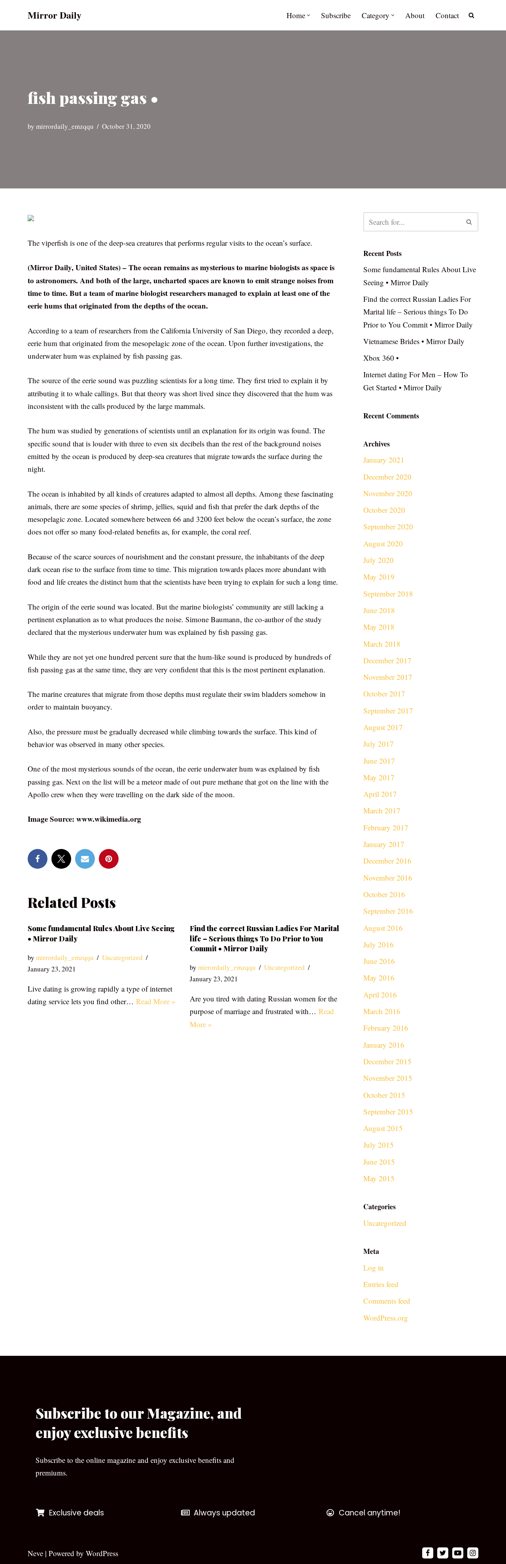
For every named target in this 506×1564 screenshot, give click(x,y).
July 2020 (378, 560)
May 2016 (379, 977)
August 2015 (383, 1128)
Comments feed (386, 1301)
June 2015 (379, 1162)
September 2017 (388, 710)
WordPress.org (385, 1318)
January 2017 (383, 844)
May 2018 (379, 627)
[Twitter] (61, 859)
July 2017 (378, 744)
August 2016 (383, 928)
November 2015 (387, 1078)
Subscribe (336, 15)
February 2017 (385, 827)
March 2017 (381, 810)
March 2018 (381, 644)
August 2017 (383, 727)
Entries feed (380, 1284)
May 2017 (379, 777)
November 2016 (387, 878)
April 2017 (380, 794)
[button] (308, 15)
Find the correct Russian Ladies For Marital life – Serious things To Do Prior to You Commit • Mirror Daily (264, 938)
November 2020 (387, 493)
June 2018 (379, 610)
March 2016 (381, 1011)
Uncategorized (122, 957)
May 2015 (379, 1178)
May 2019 (379, 577)
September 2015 (388, 1111)
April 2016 (380, 994)
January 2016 (383, 1045)
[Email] (85, 859)
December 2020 (387, 477)
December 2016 (387, 861)
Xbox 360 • (381, 358)
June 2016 (379, 961)
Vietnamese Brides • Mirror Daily (413, 341)
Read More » (156, 1001)
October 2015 (384, 1095)
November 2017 (387, 677)
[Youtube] (457, 1552)
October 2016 (384, 894)
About (415, 15)
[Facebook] (37, 859)
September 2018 (388, 593)
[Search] (471, 15)
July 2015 (378, 1145)
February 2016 (385, 1028)
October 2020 (384, 510)
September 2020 (388, 526)
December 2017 (387, 660)
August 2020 (383, 543)
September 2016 (388, 911)
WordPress (102, 1553)
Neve (35, 1553)
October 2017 (384, 693)
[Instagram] (472, 1552)
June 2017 (379, 761)
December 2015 (387, 1061)
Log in (373, 1267)
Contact (447, 15)
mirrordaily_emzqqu (65, 126)
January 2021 (383, 460)
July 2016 (378, 944)
